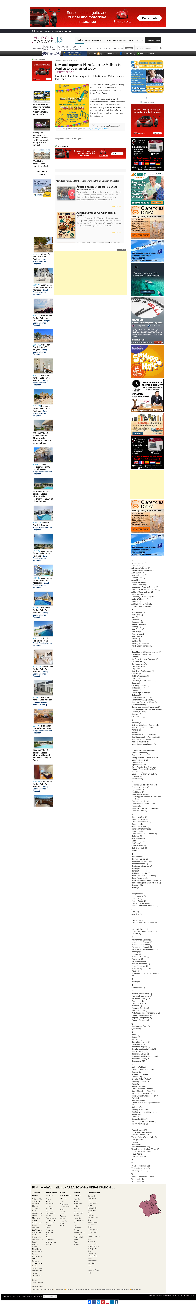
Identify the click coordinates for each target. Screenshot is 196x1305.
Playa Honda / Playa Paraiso (37, 1250)
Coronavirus (70, 1289)
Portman (35, 1254)
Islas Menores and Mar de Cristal (37, 1208)
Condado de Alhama (50, 1214)
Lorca (114, 40)
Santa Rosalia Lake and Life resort (37, 1270)
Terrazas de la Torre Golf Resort (37, 1277)
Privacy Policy (167, 1295)
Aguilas (48, 1199)
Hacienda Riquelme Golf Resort (79, 1220)
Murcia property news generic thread (118, 1289)
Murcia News (38, 48)
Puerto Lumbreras (50, 1238)
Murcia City (78, 1235)
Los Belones (36, 1232)
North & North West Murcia (65, 1195)
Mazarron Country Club (92, 1242)
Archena (77, 1206)
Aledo (48, 1201)
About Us (179, 1295)
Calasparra (64, 1204)
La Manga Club (37, 1213)
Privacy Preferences (50, 1296)
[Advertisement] (90, 273)
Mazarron (49, 1230)
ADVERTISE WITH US (51, 31)
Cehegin (63, 1211)
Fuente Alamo (51, 1218)
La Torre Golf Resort (37, 1224)
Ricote (76, 1242)
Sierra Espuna (51, 1242)
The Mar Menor (36, 1194)
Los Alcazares (37, 1230)
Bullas (62, 1202)
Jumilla (108, 40)
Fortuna (63, 1216)
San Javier (140, 40)
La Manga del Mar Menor (37, 1217)
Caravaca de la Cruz (65, 1207)
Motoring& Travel (77, 48)
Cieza (62, 1214)
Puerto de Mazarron (49, 1233)
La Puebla (35, 1220)
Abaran (76, 1201)
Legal (174, 1295)
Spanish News (117, 48)
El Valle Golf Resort (78, 1214)
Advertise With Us (188, 1295)
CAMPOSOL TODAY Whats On (42, 1289)
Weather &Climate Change (50, 48)
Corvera (77, 1211)
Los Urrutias (36, 1237)
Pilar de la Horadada (35, 1245)
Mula (62, 1223)
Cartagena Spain (59, 1289)
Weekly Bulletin (136, 1289)
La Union (35, 1227)
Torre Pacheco (37, 1282)
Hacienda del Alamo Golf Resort (50, 1222)
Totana (48, 1244)
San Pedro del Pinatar (37, 1264)
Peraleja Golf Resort (78, 1238)
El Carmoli (36, 1204)
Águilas (87, 40)
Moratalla (63, 1221)
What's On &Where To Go (63, 48)
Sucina (76, 1244)
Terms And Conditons (155, 1295)
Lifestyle (87, 48)
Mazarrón (132, 40)
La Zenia (91, 1268)
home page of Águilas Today (97, 128)
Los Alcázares (122, 40)
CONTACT (40, 31)
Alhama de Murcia (98, 40)
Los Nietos (36, 1235)
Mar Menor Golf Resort (38, 1240)
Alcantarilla (78, 1204)
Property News (101, 48)
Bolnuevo (49, 1208)
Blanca (76, 1208)
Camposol (49, 1211)
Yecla (62, 1226)
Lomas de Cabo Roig (93, 1271)
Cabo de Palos (37, 1199)
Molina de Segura (77, 1228)
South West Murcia (51, 1194)
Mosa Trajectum (79, 1232)
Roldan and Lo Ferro (37, 1257)
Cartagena (36, 1201)
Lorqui (76, 1225)
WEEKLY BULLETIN (65, 31)
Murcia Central (77, 1194)
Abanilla (77, 1199)
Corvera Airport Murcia (82, 1289)
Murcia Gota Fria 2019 (98, 1289)
